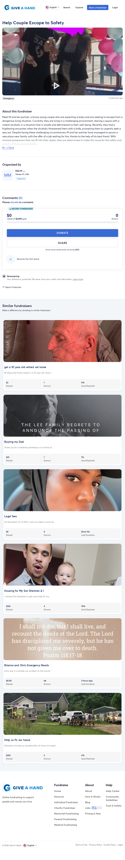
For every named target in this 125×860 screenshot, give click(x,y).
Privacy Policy (95, 844)
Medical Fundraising (65, 824)
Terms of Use (81, 844)
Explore (79, 7)
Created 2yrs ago (116, 98)
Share (62, 243)
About (88, 791)
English (53, 7)
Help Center (113, 791)
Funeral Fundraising (65, 819)
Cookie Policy (110, 844)
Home (57, 791)
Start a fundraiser (98, 7)
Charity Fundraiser (64, 807)
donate (14, 202)
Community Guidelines (112, 798)
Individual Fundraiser (66, 802)
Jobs (87, 807)
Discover (59, 796)
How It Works (92, 796)
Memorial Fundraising (66, 813)
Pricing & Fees (93, 813)
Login (115, 7)
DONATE (62, 233)
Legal (120, 844)
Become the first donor (28, 258)
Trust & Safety (114, 805)
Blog (87, 802)
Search (66, 7)
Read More (8, 147)
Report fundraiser (13, 287)
